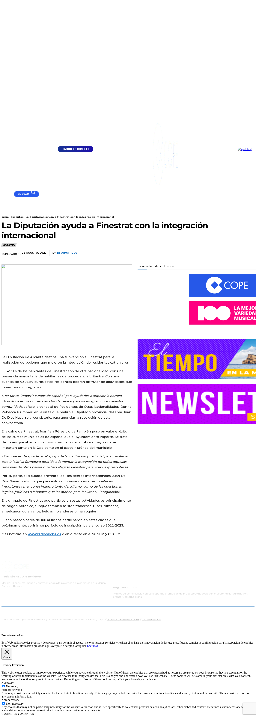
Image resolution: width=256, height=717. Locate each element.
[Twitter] (206, 253)
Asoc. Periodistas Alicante (166, 611)
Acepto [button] (55, 646)
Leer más (92, 646)
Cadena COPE (92, 611)
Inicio (5, 216)
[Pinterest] (220, 253)
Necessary (12, 686)
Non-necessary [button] (10, 699)
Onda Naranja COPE (116, 611)
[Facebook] (7, 194)
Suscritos (17, 216)
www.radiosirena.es (44, 534)
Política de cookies (151, 619)
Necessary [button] (7, 682)
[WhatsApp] (234, 253)
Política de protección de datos (123, 619)
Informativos (66, 252)
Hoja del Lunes (140, 611)
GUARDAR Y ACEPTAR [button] (17, 713)
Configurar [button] (79, 646)
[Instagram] (12, 194)
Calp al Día (191, 611)
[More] (248, 253)
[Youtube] (3, 194)
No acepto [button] (66, 646)
